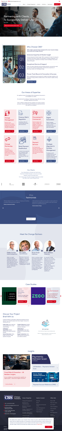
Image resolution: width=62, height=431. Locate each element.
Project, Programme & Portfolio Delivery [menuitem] (27, 410)
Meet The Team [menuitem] (53, 402)
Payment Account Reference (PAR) (44, 384)
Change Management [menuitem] (27, 400)
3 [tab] (30, 305)
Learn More (8, 131)
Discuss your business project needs (12, 25)
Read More (21, 301)
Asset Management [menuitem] (40, 407)
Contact (56, 4)
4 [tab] (31, 305)
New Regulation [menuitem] (53, 412)
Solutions (44, 4)
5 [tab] (33, 305)
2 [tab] (28, 305)
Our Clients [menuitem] (52, 404)
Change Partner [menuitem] (25, 415)
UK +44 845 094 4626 (9, 403)
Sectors (38, 4)
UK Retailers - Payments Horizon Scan (43, 368)
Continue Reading (9, 384)
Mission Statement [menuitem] (52, 415)
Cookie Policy (39, 424)
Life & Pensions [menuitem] (39, 409)
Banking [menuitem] (38, 400)
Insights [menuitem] (52, 410)
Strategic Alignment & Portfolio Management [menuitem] (27, 413)
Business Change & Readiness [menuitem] (26, 406)
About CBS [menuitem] (52, 400)
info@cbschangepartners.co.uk (15, 1)
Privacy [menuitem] (5, 426)
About (24, 4)
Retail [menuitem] (37, 402)
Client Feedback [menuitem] (54, 406)
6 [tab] (34, 305)
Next (58, 208)
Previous (3, 208)
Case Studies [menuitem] (53, 408)
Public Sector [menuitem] (39, 411)
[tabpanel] (17, 202)
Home (20, 4)
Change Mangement (31, 4)
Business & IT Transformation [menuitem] (25, 403)
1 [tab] (27, 305)
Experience (50, 4)
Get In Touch (30, 81)
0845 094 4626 (4, 1)
